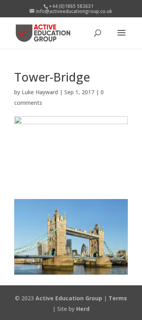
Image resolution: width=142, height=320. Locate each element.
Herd (83, 309)
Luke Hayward (40, 92)
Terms (117, 298)
